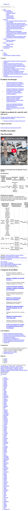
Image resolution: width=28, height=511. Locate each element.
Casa (4, 9)
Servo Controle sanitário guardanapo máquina (11, 264)
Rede (4, 42)
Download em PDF (16, 127)
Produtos (5, 19)
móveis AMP (19, 366)
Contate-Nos (6, 48)
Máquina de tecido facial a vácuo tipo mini (14, 317)
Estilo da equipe (10, 15)
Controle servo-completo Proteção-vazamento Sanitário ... (14, 93)
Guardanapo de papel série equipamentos (15, 37)
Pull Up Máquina (9, 368)
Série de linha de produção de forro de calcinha (14, 68)
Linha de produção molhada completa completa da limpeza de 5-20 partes (15, 288)
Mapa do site (12, 366)
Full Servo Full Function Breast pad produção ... (13, 298)
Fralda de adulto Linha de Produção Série (15, 23)
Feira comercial (9, 41)
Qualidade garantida (10, 13)
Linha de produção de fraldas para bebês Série (16, 24)
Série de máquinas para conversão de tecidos (13, 341)
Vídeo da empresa (10, 18)
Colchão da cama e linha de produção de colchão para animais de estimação (15, 26)
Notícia (5, 39)
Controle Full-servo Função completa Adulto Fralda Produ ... (14, 101)
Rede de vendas (9, 44)
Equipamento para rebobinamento (14, 31)
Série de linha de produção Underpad (11, 55)
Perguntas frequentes (8, 46)
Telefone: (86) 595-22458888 (10, 352)
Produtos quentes (5, 366)
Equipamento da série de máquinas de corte (16, 36)
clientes (8, 45)
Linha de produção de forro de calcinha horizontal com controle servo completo (12, 256)
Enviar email (3, 374)
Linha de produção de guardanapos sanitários (16, 32)
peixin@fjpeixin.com (8, 353)
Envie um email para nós (6, 127)
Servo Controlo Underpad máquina (9, 265)
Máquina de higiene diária (12, 370)
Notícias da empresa (10, 40)
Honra (7, 14)
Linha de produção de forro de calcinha (9, 367)
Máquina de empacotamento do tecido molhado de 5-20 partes (14, 307)
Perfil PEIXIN (9, 11)
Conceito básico (10, 17)
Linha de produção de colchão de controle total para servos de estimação (15, 85)
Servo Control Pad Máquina (7, 262)
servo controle (4, 261)
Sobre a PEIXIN (7, 10)
